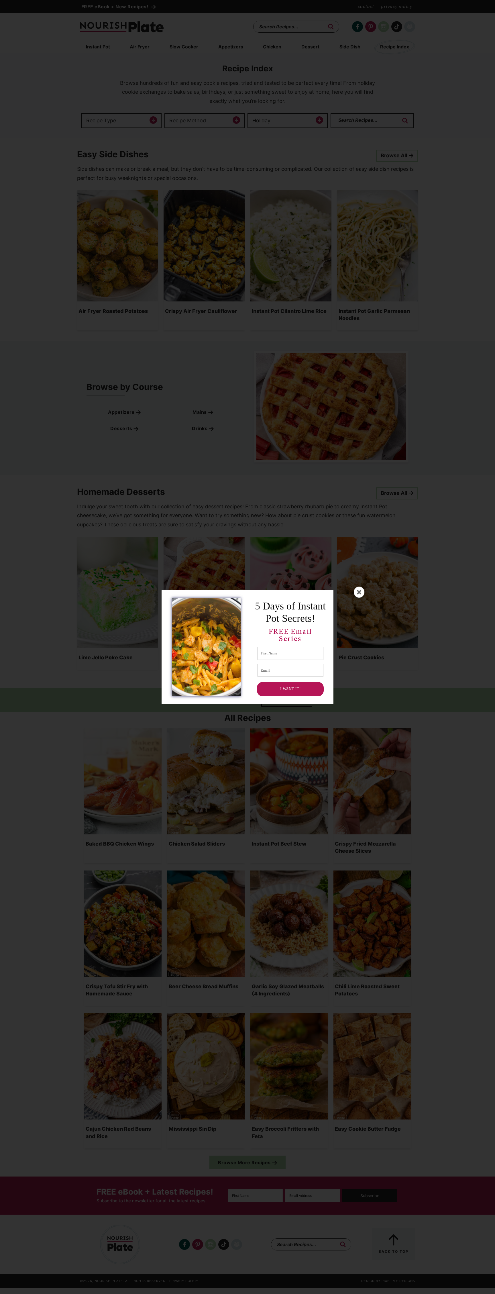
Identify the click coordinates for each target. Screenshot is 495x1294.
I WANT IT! (290, 689)
